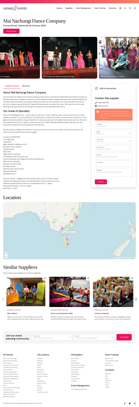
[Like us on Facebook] (125, 403)
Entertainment (75, 363)
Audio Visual (74, 358)
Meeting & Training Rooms (10, 379)
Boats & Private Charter (10, 361)
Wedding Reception (9, 396)
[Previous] (3, 57)
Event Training (100, 8)
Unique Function (8, 390)
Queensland (40, 381)
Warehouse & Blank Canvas (11, 392)
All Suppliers (77, 354)
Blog (106, 376)
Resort (5, 385)
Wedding (73, 381)
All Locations (43, 354)
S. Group (39, 403)
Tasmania (40, 387)
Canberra (40, 363)
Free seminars (109, 365)
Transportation (75, 379)
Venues (59, 8)
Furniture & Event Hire (77, 367)
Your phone (100, 147)
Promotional (74, 372)
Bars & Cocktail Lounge (10, 358)
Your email (100, 139)
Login (106, 378)
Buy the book (109, 358)
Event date (99, 162)
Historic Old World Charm (10, 374)
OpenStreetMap (124, 258)
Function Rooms (8, 370)
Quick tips (108, 363)
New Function (7, 381)
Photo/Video (74, 370)
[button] (62, 228)
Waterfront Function (9, 394)
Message (99, 170)
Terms (107, 385)
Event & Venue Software (78, 365)
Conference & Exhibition (10, 367)
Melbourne (40, 372)
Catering (73, 361)
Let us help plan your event (79, 389)
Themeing (74, 376)
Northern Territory (42, 376)
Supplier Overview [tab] (12, 86)
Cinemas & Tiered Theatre (11, 365)
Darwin (39, 365)
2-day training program (112, 361)
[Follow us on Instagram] (134, 403)
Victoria (39, 390)
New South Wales (42, 374)
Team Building (75, 374)
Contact (107, 387)
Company (99, 124)
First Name (36, 336)
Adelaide (39, 358)
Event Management (83, 8)
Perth (38, 379)
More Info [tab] (26, 86)
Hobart (39, 367)
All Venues (8, 354)
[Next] (135, 57)
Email (78, 336)
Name (98, 132)
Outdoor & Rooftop (8, 383)
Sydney (39, 385)
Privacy (107, 382)
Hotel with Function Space (10, 376)
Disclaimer (108, 380)
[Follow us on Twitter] (129, 403)
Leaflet (115, 258)
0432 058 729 (103, 103)
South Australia (41, 383)
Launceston (40, 370)
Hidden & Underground (10, 372)
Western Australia (42, 392)
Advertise (112, 8)
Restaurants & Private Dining (11, 387)
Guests (98, 155)
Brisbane (39, 361)
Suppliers (69, 8)
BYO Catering (7, 363)
